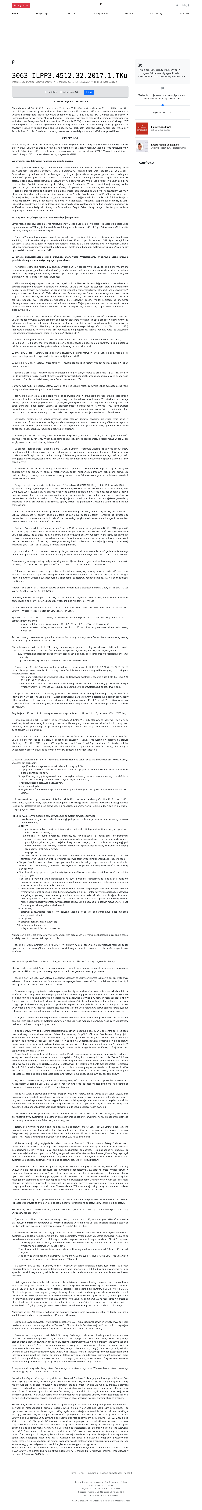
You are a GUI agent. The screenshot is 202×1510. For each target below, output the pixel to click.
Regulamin (92, 1472)
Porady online (21, 5)
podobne (52, 92)
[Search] (177, 5)
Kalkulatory (156, 13)
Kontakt (128, 1472)
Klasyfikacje (42, 13)
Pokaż (89, 92)
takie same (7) (70, 92)
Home (15, 13)
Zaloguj (185, 5)
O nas (81, 1472)
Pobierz (129, 13)
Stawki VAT (71, 13)
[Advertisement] (101, 38)
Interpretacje (101, 13)
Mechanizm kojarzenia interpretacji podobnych (162, 97)
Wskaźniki (185, 13)
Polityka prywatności (111, 1472)
